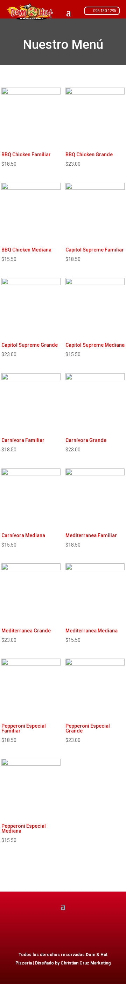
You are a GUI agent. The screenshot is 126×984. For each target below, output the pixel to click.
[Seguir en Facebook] (79, 932)
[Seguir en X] (93, 932)
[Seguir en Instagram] (107, 932)
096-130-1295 (104, 10)
